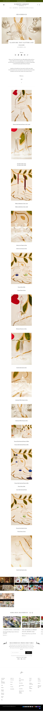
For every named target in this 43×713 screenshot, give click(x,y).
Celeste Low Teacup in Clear (21, 248)
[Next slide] (32, 612)
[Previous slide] (30, 612)
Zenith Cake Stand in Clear (21, 367)
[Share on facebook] (21, 55)
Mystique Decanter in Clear (21, 328)
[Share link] (27, 55)
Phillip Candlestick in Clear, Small (21, 206)
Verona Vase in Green (21, 290)
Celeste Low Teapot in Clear (21, 245)
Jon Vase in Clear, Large (21, 163)
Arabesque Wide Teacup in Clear (21, 420)
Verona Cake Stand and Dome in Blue (21, 444)
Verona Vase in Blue (21, 287)
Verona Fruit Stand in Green (21, 528)
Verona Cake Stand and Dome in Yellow (21, 441)
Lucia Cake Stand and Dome (21, 489)
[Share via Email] (24, 55)
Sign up (28, 652)
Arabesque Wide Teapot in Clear (21, 400)
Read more (4, 635)
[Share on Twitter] (15, 55)
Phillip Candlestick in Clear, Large (21, 203)
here (31, 655)
